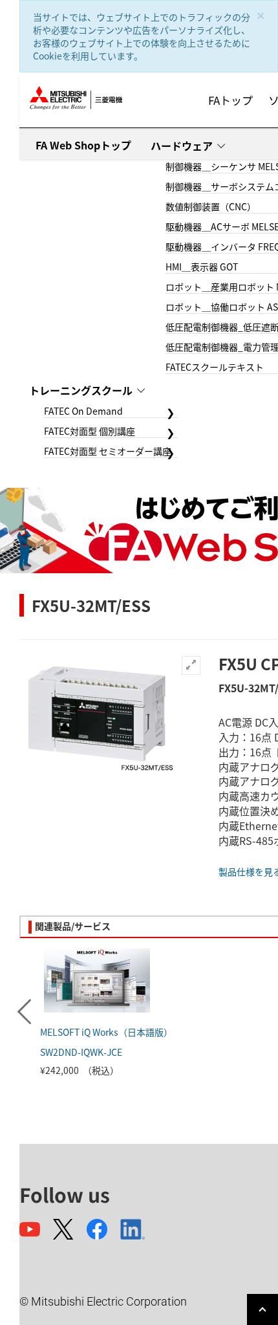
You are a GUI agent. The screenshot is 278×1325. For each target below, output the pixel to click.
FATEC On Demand (83, 410)
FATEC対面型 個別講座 (89, 430)
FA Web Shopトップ (83, 145)
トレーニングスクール (81, 390)
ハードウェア (182, 145)
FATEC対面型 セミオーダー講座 (107, 450)
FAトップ (230, 100)
